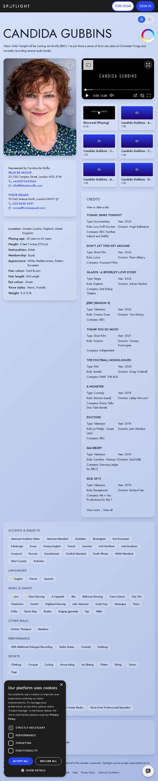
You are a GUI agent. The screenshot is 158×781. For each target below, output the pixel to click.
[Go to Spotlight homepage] (16, 6)
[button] (145, 6)
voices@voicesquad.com (29, 208)
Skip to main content (45, 6)
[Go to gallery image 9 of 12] (46, 145)
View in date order (98, 207)
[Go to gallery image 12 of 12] (52, 145)
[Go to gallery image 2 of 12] (31, 145)
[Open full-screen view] (70, 65)
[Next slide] (70, 111)
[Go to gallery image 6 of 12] (40, 145)
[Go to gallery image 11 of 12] (50, 145)
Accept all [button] (20, 761)
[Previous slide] (10, 111)
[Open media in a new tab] (135, 95)
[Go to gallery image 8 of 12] (44, 145)
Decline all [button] (48, 761)
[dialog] (35, 728)
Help (75, 772)
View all (108, 510)
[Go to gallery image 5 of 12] (37, 145)
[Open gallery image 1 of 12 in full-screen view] (39, 107)
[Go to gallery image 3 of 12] (33, 145)
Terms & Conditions (108, 772)
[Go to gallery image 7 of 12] (42, 145)
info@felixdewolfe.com (28, 186)
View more (93, 510)
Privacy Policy (88, 772)
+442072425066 (24, 181)
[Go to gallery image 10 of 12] (48, 145)
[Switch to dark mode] (146, 19)
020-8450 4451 (23, 203)
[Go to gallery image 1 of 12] (28, 145)
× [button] (61, 684)
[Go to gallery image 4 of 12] (35, 145)
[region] (118, 78)
